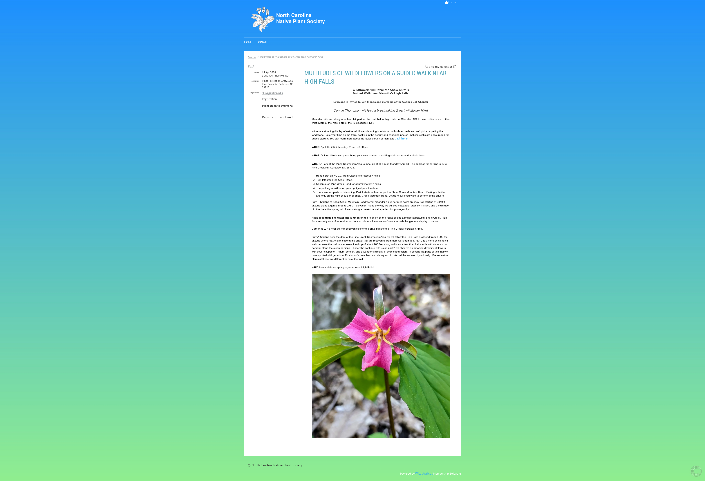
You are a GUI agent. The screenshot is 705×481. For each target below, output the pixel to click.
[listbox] (441, 66)
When (256, 72)
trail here (401, 138)
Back (251, 66)
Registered (254, 92)
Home (252, 57)
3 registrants (272, 93)
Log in (452, 2)
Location (255, 80)
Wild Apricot (424, 473)
